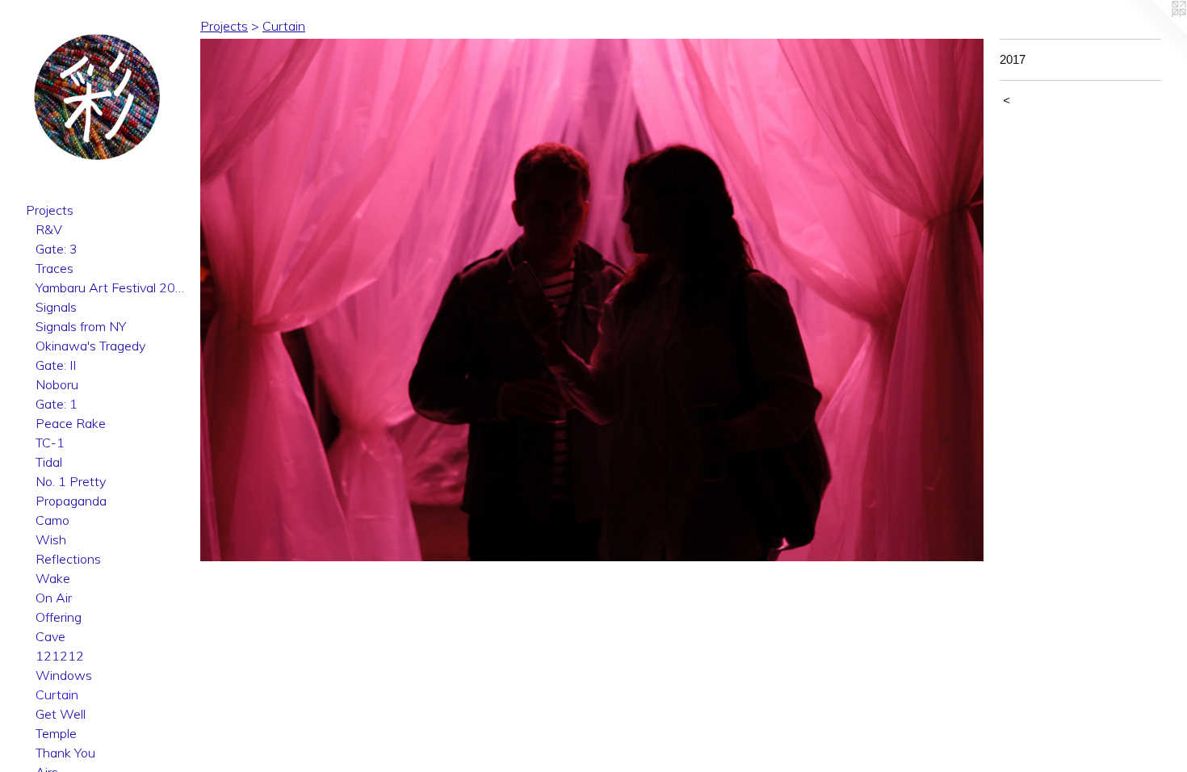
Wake (53, 578)
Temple (56, 733)
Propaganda (71, 501)
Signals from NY (81, 326)
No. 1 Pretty (71, 481)
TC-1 (50, 442)
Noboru (57, 384)
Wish (51, 539)
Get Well (61, 714)
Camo (52, 520)
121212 (60, 656)
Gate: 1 (57, 404)
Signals (56, 307)
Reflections (68, 559)
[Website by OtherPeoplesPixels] (1154, 32)
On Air (54, 597)
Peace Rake (71, 423)
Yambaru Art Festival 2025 (111, 287)
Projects (49, 210)
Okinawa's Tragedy (90, 346)
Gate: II (56, 365)
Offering (59, 617)
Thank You (65, 753)
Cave (50, 636)
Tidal (49, 462)
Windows (64, 675)
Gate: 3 (57, 249)
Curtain (57, 694)
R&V (49, 229)
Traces (54, 268)
